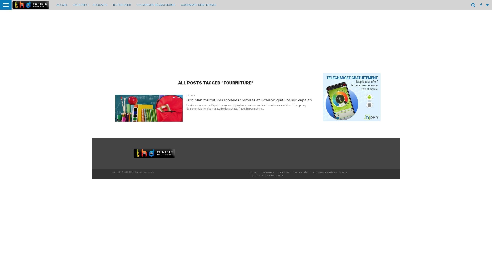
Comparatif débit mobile (198, 4)
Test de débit (122, 4)
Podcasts (100, 4)
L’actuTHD (80, 4)
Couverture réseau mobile (155, 4)
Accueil (62, 4)
